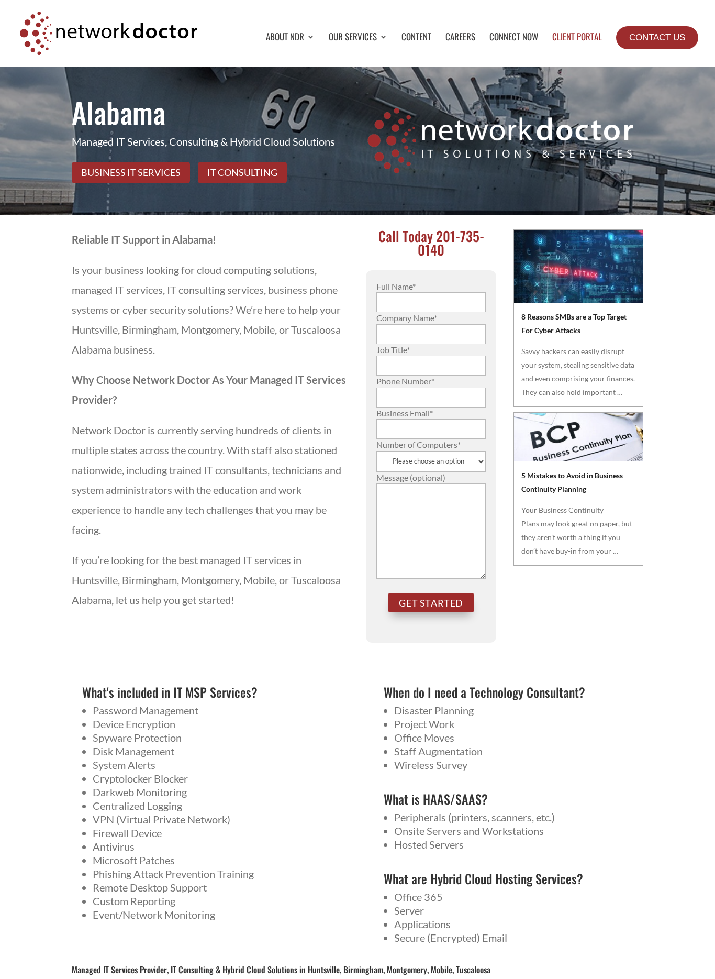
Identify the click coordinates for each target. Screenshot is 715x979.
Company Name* (406, 318)
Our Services (353, 38)
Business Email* (404, 413)
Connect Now (513, 38)
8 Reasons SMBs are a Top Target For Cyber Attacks (574, 323)
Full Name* (396, 286)
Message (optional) (410, 477)
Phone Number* (405, 381)
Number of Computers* (418, 444)
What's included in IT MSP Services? (170, 692)
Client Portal (577, 38)
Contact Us (657, 37)
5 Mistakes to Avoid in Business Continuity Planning (572, 482)
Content (416, 38)
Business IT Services (131, 172)
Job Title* (393, 350)
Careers (460, 38)
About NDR (285, 38)
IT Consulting (242, 172)
